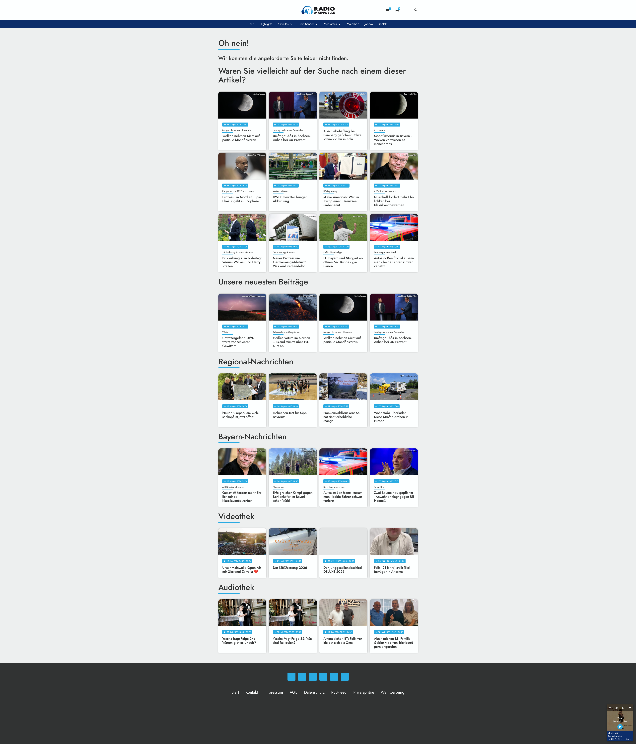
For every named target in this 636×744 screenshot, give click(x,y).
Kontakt (382, 24)
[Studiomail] (248, 10)
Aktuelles (283, 24)
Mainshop (353, 24)
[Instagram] (235, 10)
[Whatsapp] (221, 10)
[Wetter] (406, 10)
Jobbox (368, 24)
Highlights (266, 24)
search (416, 10)
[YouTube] (241, 10)
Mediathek (330, 24)
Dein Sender (306, 24)
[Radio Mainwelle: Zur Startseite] (318, 10)
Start (251, 24)
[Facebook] (228, 10)
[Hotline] (255, 10)
